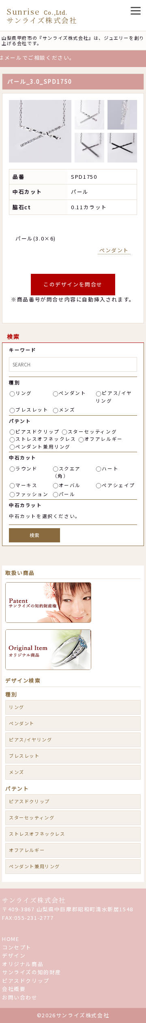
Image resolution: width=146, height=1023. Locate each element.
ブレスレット (32, 409)
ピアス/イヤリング (30, 739)
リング (23, 393)
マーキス (26, 485)
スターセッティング (92, 431)
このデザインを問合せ (73, 284)
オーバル (70, 485)
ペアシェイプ (118, 485)
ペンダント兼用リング (43, 446)
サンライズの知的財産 (31, 972)
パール (67, 494)
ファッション (32, 494)
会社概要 (14, 989)
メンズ (67, 409)
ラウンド (26, 468)
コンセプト (17, 947)
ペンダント (114, 250)
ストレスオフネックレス (45, 439)
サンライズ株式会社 (34, 900)
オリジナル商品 (22, 964)
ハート (110, 468)
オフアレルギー (103, 439)
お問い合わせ (20, 997)
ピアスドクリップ (37, 431)
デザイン (14, 955)
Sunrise (41, 15)
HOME (10, 939)
